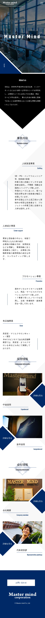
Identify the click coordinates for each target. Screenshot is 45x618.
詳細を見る (38, 396)
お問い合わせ (21, 583)
